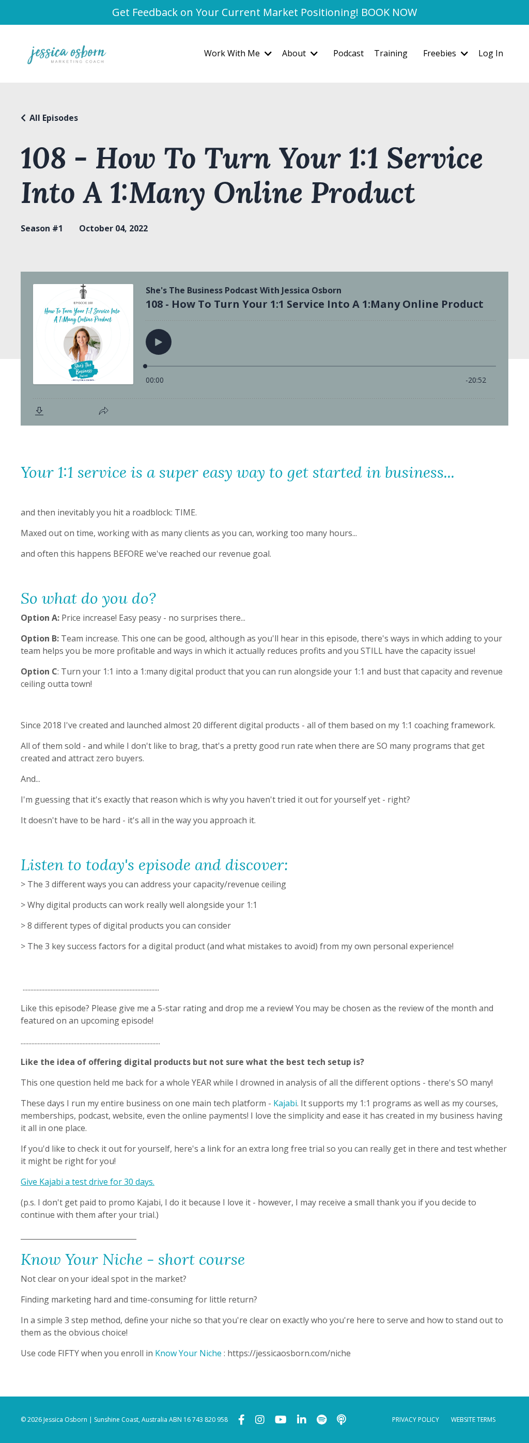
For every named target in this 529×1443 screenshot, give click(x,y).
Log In (490, 53)
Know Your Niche (188, 1353)
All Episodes (53, 117)
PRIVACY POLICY (415, 1419)
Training (391, 53)
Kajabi (285, 1103)
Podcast (348, 53)
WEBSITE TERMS (473, 1419)
